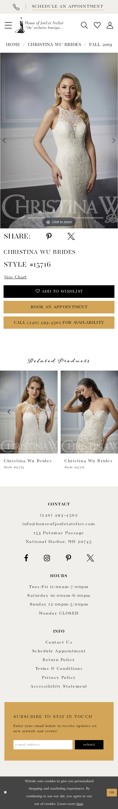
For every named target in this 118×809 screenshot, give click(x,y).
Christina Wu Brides (55, 44)
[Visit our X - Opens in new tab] (90, 558)
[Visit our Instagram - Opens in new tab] (47, 558)
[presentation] (29, 412)
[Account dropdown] (109, 25)
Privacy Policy (59, 678)
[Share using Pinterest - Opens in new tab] (49, 236)
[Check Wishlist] (97, 25)
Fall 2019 (100, 44)
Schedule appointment (59, 651)
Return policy (59, 660)
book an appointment (59, 307)
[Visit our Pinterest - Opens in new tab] (68, 558)
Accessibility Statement (59, 686)
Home (13, 44)
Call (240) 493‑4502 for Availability (59, 323)
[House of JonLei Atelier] (39, 25)
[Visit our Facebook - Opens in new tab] (26, 558)
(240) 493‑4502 (59, 515)
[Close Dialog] (5, 793)
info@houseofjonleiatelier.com (59, 524)
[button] (8, 25)
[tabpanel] (59, 140)
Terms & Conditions (59, 669)
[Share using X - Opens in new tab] (71, 236)
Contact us (59, 642)
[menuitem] (8, 25)
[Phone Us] (16, 7)
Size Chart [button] (15, 277)
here (80, 804)
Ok (111, 792)
